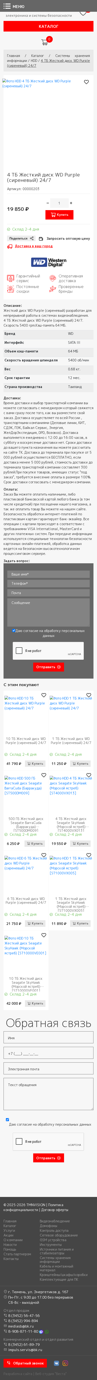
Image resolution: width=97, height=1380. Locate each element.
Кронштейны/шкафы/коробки (64, 1275)
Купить (62, 214)
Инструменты (51, 1245)
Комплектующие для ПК (59, 1279)
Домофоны (48, 1226)
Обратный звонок (28, 1363)
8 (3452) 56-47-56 (24, 1315)
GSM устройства (53, 1240)
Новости (10, 1245)
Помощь (10, 1249)
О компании (13, 1240)
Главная (13, 55)
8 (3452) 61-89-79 (24, 1344)
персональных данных (73, 1124)
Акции (8, 1235)
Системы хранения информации (55, 1260)
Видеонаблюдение (55, 1221)
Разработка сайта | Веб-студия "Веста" (35, 1374)
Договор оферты (54, 1210)
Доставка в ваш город (34, 246)
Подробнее (26, 730)
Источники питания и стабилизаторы (57, 1251)
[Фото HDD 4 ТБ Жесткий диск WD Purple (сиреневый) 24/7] (46, 122)
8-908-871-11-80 (23, 1331)
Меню (18, 6)
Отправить (45, 667)
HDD (34, 60)
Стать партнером (17, 1254)
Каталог (48, 26)
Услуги (9, 1230)
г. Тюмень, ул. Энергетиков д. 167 (38, 1291)
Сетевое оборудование (59, 1235)
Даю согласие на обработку (50, 633)
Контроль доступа (54, 1230)
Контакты (11, 1259)
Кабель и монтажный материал (56, 1268)
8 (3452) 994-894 (23, 1320)
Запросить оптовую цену (68, 238)
